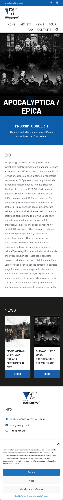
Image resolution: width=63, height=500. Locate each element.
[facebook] (51, 3)
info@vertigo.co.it (14, 2)
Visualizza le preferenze (31, 489)
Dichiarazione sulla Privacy (37, 496)
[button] (58, 443)
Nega (31, 480)
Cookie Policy (20, 496)
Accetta (31, 472)
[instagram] (57, 3)
